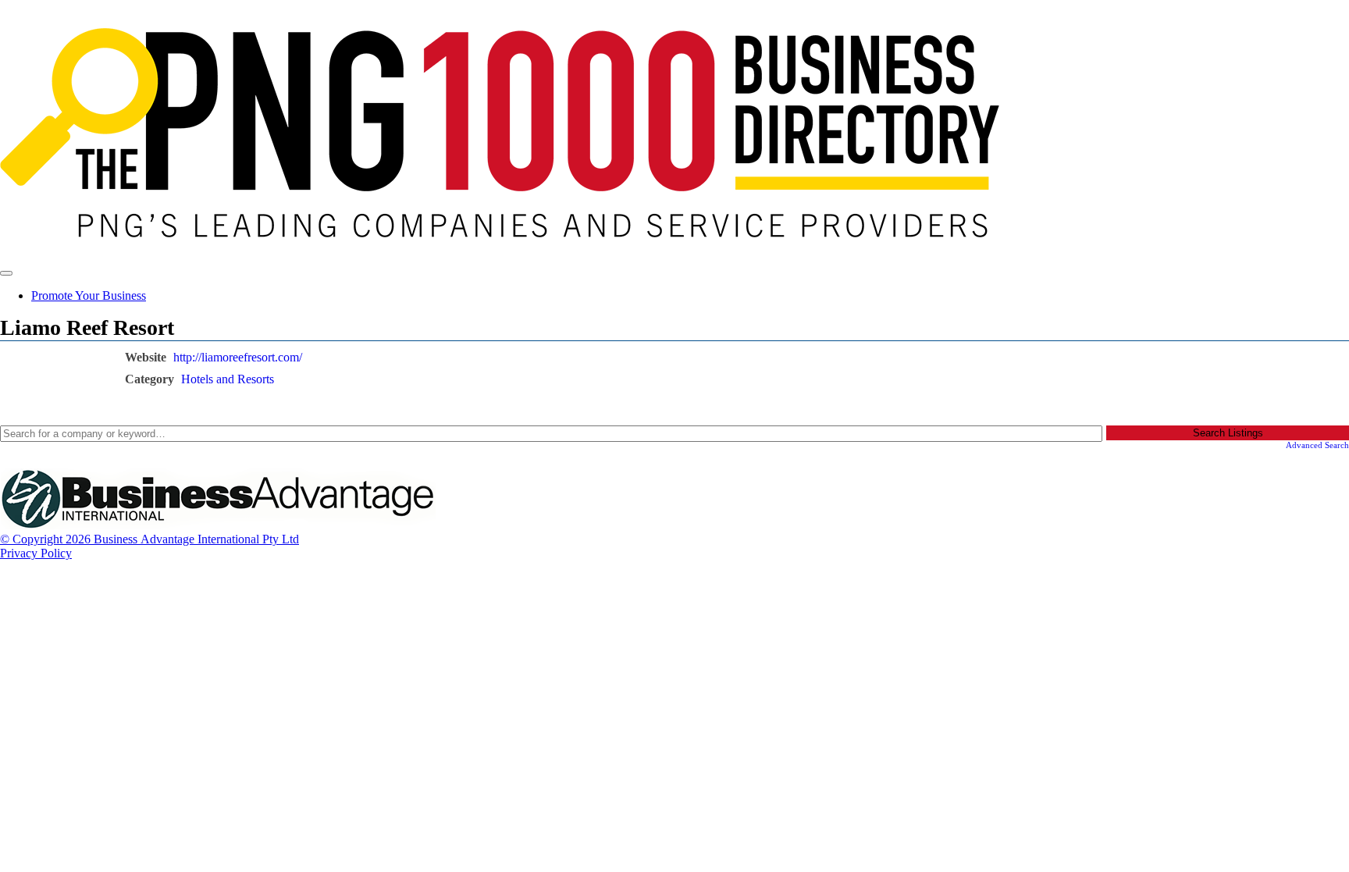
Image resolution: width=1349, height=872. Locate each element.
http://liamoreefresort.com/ (237, 357)
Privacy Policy (36, 553)
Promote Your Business (88, 295)
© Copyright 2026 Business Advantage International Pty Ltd (149, 539)
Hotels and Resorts (227, 379)
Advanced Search (1317, 445)
